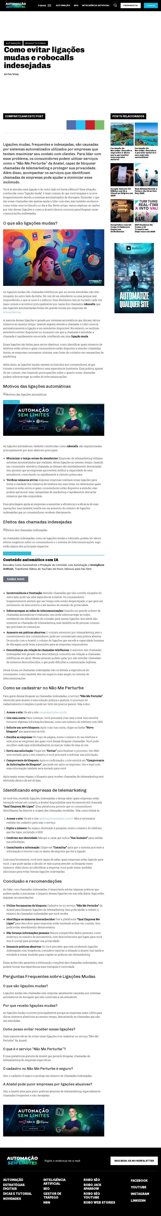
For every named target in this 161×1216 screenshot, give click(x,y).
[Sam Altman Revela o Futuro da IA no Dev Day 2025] (146, 174)
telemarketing (11, 312)
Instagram (140, 1194)
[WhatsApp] (99, 125)
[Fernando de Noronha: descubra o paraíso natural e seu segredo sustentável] (146, 134)
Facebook (139, 1181)
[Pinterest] (90, 125)
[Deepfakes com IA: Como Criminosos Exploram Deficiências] (122, 210)
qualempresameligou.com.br (56, 818)
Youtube (138, 1187)
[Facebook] (71, 125)
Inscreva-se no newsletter (134, 1160)
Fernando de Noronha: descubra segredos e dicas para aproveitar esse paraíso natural (121, 154)
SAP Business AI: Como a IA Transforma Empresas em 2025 (145, 228)
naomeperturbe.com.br (53, 712)
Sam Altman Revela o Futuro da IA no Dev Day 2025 (146, 191)
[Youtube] (125, 1187)
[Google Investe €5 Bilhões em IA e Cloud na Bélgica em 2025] (122, 174)
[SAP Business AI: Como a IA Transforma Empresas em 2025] (146, 210)
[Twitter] (80, 125)
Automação (13, 43)
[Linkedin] (125, 1200)
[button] (115, 5)
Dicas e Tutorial (35, 43)
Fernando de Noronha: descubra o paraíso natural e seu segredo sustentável (145, 152)
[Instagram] (125, 1194)
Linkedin (138, 1200)
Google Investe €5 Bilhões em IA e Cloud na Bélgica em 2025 (122, 192)
